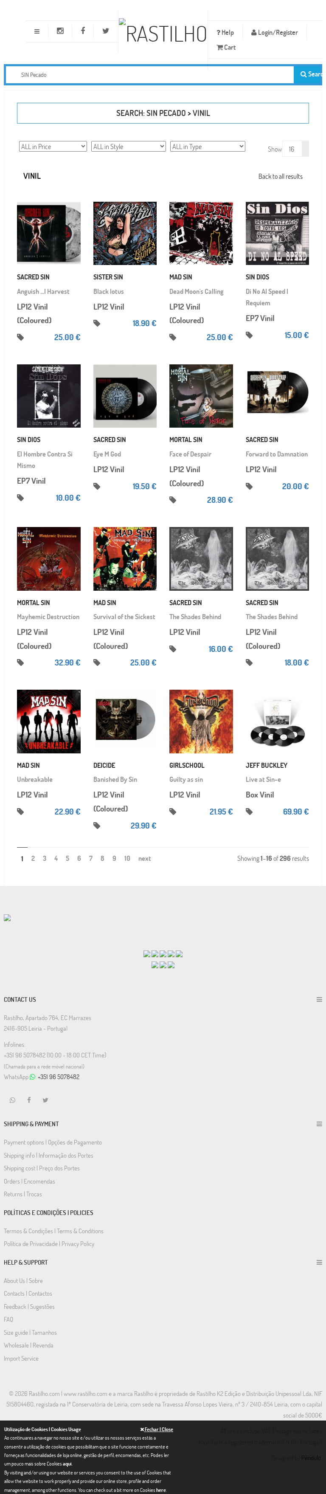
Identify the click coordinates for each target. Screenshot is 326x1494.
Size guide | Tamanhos (30, 1332)
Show (275, 148)
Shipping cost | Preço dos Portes (42, 1168)
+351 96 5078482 (58, 1076)
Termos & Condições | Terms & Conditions (54, 1230)
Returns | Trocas (23, 1194)
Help (227, 32)
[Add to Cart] (74, 196)
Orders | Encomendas (29, 1181)
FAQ (8, 1319)
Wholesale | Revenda (28, 1345)
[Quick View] (74, 209)
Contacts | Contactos (28, 1293)
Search (313, 73)
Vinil (201, 112)
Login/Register (277, 32)
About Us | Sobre (23, 1280)
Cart (229, 46)
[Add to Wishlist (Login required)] (74, 222)
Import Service (21, 1358)
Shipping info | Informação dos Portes (48, 1155)
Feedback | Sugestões (29, 1306)
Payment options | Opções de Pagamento (53, 1142)
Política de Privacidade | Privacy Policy (49, 1243)
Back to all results (281, 176)
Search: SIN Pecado (151, 112)
